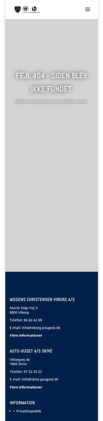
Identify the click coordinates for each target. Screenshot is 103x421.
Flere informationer (26, 335)
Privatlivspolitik (29, 411)
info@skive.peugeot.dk (40, 379)
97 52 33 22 (33, 371)
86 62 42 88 (33, 320)
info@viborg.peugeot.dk (41, 327)
